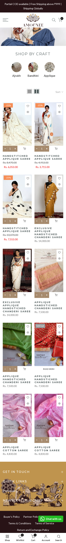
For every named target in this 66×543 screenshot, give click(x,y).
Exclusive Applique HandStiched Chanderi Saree (48, 233)
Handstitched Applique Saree (17, 157)
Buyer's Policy (12, 516)
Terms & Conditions (19, 523)
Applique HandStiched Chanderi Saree (48, 305)
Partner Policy (31, 516)
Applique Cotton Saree (15, 449)
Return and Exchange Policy (33, 529)
